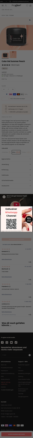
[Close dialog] (31, 207)
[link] (11, 224)
